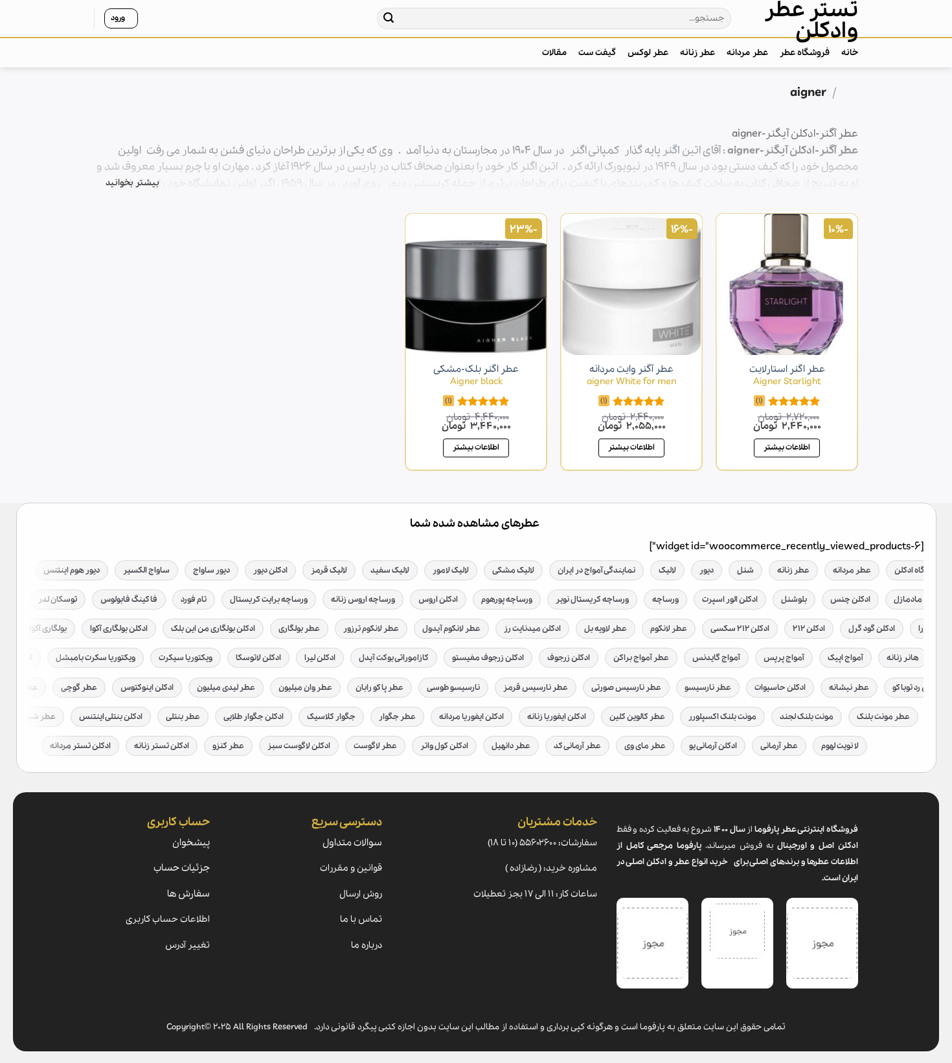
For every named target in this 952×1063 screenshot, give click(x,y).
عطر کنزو (228, 745)
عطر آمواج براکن (641, 657)
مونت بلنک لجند (806, 716)
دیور (706, 570)
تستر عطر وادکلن (811, 20)
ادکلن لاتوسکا (258, 657)
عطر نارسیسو (708, 687)
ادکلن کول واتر (444, 745)
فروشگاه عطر (805, 53)
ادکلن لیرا (319, 657)
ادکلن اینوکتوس (147, 687)
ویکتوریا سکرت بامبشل (95, 657)
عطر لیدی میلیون (226, 687)
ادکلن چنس (850, 599)
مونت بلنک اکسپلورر (722, 716)
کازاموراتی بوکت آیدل (394, 657)
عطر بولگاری (299, 628)
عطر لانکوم (668, 628)
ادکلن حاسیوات (780, 687)
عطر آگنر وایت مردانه (631, 375)
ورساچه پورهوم (506, 599)
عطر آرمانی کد (577, 745)
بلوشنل (794, 599)
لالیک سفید (389, 570)
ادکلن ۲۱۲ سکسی (739, 628)
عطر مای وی (645, 745)
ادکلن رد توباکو (916, 687)
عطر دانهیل (511, 745)
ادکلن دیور (270, 570)
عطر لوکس (648, 53)
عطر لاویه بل (605, 628)
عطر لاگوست (375, 745)
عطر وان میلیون (305, 687)
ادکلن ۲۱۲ (809, 628)
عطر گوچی (79, 687)
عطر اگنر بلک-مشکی (476, 375)
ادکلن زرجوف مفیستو (488, 657)
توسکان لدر (57, 599)
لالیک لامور (451, 570)
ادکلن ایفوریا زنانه (556, 716)
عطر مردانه (747, 53)
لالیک (667, 570)
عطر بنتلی (183, 716)
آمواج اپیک (845, 657)
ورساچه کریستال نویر (592, 599)
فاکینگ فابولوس (128, 599)
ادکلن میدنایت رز (532, 628)
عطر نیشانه (849, 687)
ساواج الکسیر (146, 570)
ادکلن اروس (438, 599)
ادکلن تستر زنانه (161, 745)
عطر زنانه (697, 53)
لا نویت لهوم (840, 745)
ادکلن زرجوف (568, 657)
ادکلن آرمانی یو (713, 745)
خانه (849, 53)
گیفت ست (597, 53)
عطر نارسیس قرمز (535, 687)
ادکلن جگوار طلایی (253, 716)
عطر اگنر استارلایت (787, 375)
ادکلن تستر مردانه (80, 745)
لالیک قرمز (329, 570)
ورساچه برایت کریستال (269, 599)
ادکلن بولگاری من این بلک (213, 628)
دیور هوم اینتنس (71, 570)
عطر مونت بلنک (883, 716)
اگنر (671, 150)
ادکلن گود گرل (871, 628)
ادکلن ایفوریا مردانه (471, 716)
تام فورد (194, 599)
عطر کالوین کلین (637, 716)
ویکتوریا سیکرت (185, 657)
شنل (745, 570)
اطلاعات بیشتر (787, 447)
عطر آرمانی (779, 745)
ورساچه (665, 599)
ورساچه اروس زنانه (363, 599)
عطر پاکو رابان (379, 687)
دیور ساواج (211, 570)
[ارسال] (389, 19)
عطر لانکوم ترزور (371, 628)
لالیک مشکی (513, 570)
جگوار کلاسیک (331, 716)
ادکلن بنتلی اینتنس (110, 716)
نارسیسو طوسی (453, 687)
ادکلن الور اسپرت (730, 599)
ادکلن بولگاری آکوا (119, 628)
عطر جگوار (397, 716)
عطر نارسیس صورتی (626, 687)
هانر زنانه (903, 657)
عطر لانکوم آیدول (451, 628)
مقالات (554, 53)
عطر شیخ (39, 716)
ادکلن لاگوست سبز (298, 745)
